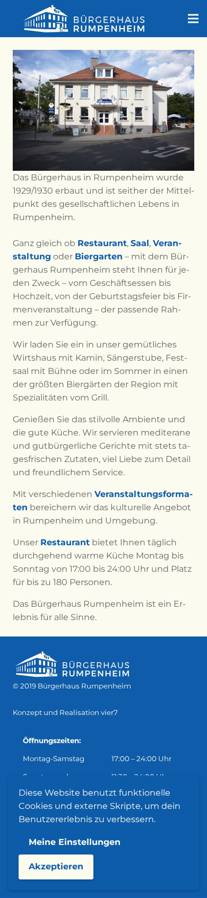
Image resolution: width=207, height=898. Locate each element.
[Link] (83, 18)
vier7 (109, 712)
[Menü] (193, 18)
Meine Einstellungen (74, 842)
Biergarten (99, 256)
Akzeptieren (56, 866)
